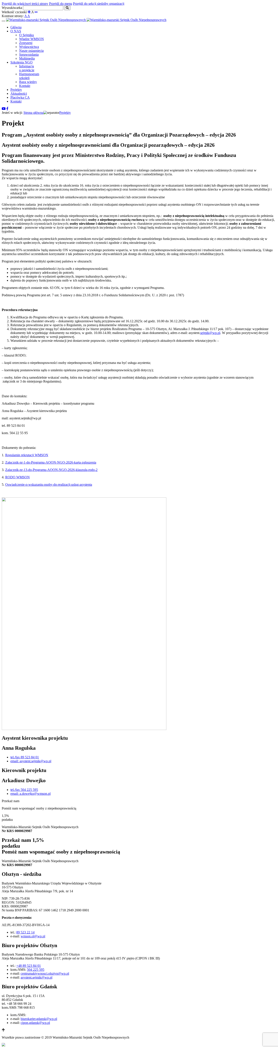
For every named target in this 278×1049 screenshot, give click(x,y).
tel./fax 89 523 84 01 (24, 757)
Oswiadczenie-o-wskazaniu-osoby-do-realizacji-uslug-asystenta (48, 484)
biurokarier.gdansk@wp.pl (39, 1019)
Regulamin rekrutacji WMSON (26, 455)
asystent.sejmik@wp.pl (36, 977)
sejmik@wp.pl (210, 333)
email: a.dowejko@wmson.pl (30, 793)
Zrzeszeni (25, 43)
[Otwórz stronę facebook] (7, 109)
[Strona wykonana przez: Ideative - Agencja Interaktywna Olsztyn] (3, 1045)
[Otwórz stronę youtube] (4, 109)
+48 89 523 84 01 (28, 966)
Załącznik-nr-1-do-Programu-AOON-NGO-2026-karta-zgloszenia (50, 462)
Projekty (16, 89)
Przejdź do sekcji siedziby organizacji (98, 3)
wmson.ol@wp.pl (33, 936)
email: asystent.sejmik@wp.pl (30, 761)
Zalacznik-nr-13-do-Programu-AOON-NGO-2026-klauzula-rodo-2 (51, 470)
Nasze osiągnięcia (31, 50)
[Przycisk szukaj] (67, 8)
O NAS (15, 31)
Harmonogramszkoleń (29, 76)
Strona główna (33, 112)
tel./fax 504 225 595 (24, 790)
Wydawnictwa (29, 47)
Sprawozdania (29, 54)
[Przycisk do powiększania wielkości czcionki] (29, 12)
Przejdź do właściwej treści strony (25, 3)
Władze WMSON (31, 39)
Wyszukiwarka (12, 8)
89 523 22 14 (25, 932)
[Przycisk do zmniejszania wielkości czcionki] (36, 12)
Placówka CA (20, 97)
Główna (16, 27)
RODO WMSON (17, 477)
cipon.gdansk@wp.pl (35, 1023)
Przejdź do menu (60, 3)
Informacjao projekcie (26, 68)
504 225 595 (35, 969)
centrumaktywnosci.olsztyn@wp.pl (45, 973)
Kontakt (24, 86)
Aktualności (18, 93)
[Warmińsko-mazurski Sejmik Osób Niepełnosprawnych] (86, 20)
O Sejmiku (26, 35)
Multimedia (27, 58)
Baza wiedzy (28, 82)
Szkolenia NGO (21, 62)
